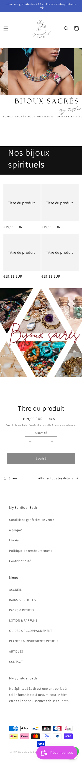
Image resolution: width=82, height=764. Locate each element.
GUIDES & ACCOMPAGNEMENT (30, 631)
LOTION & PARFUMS (23, 620)
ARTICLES (16, 651)
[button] (6, 28)
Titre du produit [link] (21, 202)
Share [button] (13, 478)
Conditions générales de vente (31, 520)
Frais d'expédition (31, 425)
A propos (16, 530)
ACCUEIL (15, 590)
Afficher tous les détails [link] (55, 478)
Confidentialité (20, 561)
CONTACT (16, 662)
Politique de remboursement (30, 551)
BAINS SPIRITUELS (22, 600)
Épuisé (41, 458)
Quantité (41, 433)
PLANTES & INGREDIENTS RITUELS (33, 641)
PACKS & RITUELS (21, 610)
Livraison (15, 540)
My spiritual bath (26, 752)
